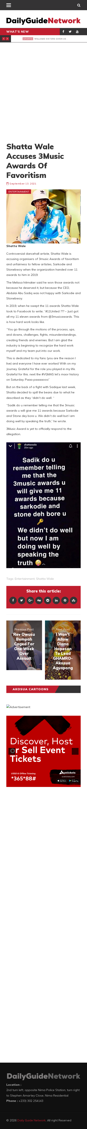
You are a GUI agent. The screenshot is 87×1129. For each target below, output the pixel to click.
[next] (75, 751)
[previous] (11, 751)
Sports (20, 38)
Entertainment (18, 191)
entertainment (25, 579)
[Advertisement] (43, 92)
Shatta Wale (45, 579)
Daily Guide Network (31, 1120)
